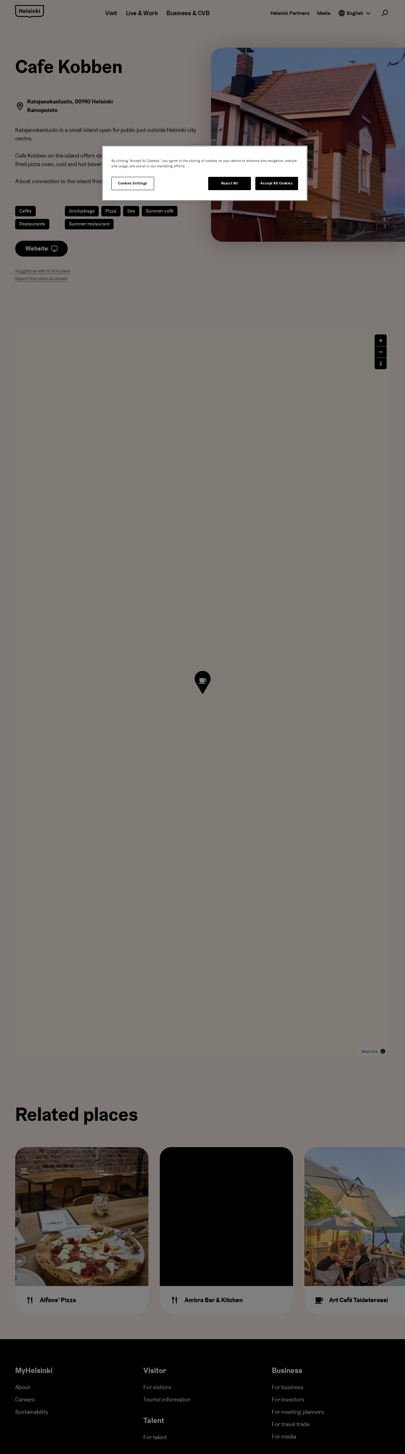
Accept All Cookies (276, 183)
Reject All (229, 183)
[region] (205, 173)
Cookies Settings (132, 183)
